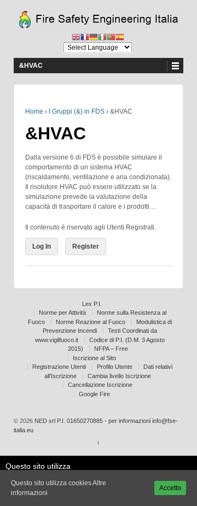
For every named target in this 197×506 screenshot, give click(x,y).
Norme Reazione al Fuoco (90, 322)
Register (85, 246)
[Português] (111, 37)
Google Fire (94, 394)
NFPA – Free (111, 348)
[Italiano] (102, 37)
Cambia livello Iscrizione (119, 376)
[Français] (84, 37)
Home (34, 111)
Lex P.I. (92, 304)
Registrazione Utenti (59, 366)
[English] (76, 37)
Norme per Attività (62, 312)
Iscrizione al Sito (94, 358)
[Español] (119, 37)
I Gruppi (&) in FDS (77, 111)
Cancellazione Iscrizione (100, 384)
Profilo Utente (114, 366)
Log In (41, 246)
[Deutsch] (93, 37)
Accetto (170, 488)
